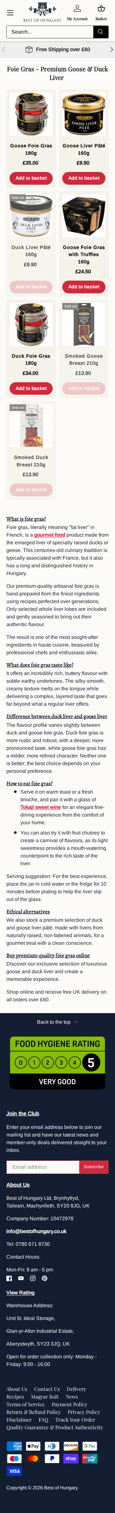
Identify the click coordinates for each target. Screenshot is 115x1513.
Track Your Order (75, 1419)
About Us (16, 1388)
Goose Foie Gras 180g (31, 149)
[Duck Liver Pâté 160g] (31, 215)
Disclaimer (19, 1419)
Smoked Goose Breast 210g (84, 359)
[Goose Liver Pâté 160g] (83, 114)
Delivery (76, 1388)
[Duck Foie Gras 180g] (31, 324)
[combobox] (57, 32)
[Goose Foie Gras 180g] (31, 114)
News (72, 1396)
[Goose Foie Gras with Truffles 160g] (83, 215)
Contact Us (47, 1388)
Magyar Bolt (45, 1396)
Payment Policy (69, 1404)
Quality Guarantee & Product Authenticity (54, 1427)
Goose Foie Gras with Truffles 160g (84, 254)
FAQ (43, 1419)
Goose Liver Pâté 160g (84, 149)
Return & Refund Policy (33, 1411)
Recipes (15, 1396)
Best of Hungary (61, 1487)
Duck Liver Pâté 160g (31, 250)
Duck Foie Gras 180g (31, 359)
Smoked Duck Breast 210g (31, 460)
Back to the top (54, 1022)
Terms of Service (25, 1404)
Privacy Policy (84, 1411)
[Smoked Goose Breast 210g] (83, 324)
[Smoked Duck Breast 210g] (31, 425)
